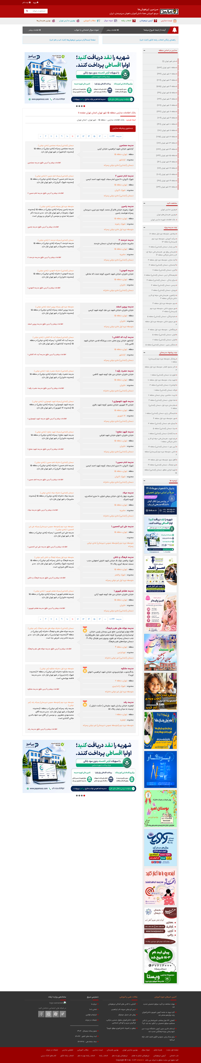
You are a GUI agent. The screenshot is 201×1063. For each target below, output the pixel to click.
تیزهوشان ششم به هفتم (140, 1055)
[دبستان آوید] (160, 847)
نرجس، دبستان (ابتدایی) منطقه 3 (163, 285)
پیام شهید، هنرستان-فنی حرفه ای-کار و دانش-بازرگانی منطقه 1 (162, 440)
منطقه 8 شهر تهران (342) (166, 111)
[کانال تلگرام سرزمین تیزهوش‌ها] (62, 1016)
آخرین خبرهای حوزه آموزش (165, 997)
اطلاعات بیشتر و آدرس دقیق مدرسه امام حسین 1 (45, 479)
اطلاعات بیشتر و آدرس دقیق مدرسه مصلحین (44, 162)
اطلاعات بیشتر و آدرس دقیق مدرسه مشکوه (43, 689)
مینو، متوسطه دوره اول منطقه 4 (164, 303)
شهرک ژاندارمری (118, 686)
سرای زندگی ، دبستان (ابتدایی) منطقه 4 (161, 280)
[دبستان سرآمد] (160, 574)
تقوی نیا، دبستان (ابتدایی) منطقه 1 (163, 375)
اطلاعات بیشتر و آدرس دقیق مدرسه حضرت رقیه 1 (46, 388)
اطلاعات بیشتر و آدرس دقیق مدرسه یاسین (43, 226)
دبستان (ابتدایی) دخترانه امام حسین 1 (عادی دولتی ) (54, 462)
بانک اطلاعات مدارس (116, 120)
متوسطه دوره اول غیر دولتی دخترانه (119, 691)
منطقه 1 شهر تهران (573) (166, 67)
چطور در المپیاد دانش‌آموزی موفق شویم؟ (121, 1028)
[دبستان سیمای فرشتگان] (160, 652)
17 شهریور (121, 416)
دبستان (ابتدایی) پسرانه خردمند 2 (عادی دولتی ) (56, 240)
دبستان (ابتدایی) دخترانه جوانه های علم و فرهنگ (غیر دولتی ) (51, 628)
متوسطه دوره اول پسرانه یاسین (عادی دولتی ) (57, 206)
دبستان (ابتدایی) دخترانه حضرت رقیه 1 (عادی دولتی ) (54, 371)
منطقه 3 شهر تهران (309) (166, 80)
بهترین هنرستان (112, 1050)
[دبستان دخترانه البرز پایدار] (160, 613)
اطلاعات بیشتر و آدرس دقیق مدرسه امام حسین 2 (46, 193)
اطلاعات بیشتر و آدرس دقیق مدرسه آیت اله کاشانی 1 (47, 354)
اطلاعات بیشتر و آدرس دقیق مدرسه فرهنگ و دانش (46, 577)
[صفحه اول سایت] (169, 12)
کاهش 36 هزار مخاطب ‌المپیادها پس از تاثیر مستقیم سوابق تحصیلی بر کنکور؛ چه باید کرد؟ (158, 1022)
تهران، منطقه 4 (121, 647)
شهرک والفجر (120, 575)
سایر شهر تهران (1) (169, 61)
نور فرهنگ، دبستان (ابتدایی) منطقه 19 (162, 464)
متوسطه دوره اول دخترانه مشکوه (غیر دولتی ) (57, 668)
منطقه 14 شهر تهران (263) (166, 149)
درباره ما (94, 1004)
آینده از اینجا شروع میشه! (155, 30)
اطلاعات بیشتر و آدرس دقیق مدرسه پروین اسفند (45, 324)
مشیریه (122, 254)
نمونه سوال (146, 1050)
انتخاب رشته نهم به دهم (86, 1055)
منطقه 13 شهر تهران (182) (166, 143)
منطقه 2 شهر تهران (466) (166, 73)
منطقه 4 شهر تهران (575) (166, 86)
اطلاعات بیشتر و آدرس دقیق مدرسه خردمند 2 (44, 257)
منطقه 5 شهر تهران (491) (166, 92)
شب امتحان (174, 1055)
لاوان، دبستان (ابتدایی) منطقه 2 (164, 339)
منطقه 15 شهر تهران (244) (166, 155)
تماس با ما (93, 1009)
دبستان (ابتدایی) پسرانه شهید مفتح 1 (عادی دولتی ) (54, 432)
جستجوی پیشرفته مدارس (123, 128)
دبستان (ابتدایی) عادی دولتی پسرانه (118, 165)
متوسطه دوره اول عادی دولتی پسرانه (118, 229)
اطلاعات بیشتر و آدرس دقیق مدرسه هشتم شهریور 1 (46, 608)
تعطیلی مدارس (67, 1050)
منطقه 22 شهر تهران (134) (166, 186)
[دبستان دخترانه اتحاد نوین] (160, 886)
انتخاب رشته (103, 1055)
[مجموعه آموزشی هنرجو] (160, 925)
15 (94, 136)
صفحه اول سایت (172, 1050)
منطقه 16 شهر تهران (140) (166, 161)
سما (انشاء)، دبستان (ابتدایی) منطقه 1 (162, 433)
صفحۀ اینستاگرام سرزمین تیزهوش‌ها (73, 40)
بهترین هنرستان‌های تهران (166, 214)
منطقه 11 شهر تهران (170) (167, 130)
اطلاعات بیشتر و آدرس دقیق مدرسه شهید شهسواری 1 (47, 418)
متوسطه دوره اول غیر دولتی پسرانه (119, 580)
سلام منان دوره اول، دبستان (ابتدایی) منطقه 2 (163, 407)
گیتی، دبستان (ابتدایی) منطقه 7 (164, 270)
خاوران (122, 285)
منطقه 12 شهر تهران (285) (166, 136)
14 (89, 136)
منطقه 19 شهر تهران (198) (166, 180)
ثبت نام (26, 2)
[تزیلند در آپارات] (55, 1016)
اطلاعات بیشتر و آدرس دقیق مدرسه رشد (42, 729)
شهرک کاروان (120, 190)
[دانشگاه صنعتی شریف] (160, 500)
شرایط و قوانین (91, 1014)
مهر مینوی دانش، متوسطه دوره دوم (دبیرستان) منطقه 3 (163, 310)
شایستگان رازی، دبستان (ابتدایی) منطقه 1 (160, 413)
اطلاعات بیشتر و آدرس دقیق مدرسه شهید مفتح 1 (45, 449)
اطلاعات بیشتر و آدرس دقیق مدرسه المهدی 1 (44, 287)
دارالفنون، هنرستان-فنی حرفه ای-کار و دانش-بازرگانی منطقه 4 (163, 297)
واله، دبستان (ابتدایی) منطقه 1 (165, 390)
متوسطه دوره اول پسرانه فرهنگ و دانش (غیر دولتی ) (54, 557)
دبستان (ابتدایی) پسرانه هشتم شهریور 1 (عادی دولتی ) (54, 591)
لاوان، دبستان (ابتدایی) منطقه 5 (164, 334)
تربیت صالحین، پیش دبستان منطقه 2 (162, 395)
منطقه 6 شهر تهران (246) (166, 99)
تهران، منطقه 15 (120, 154)
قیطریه (122, 720)
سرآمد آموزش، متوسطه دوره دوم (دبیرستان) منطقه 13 (164, 240)
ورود (35, 2)
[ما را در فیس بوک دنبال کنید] (41, 1016)
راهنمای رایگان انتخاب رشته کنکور (158, 40)
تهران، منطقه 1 (121, 714)
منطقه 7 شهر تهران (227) (166, 105)
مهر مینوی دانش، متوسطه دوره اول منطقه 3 (161, 323)
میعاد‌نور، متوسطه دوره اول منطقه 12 (162, 233)
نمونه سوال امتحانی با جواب (86, 30)
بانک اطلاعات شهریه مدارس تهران (163, 219)
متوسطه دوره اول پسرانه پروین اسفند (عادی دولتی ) (54, 306)
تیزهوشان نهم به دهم (120, 1055)
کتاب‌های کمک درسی (48, 1055)
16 (100, 136)
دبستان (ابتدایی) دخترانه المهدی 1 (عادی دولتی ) (56, 270)
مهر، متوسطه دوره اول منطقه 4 (164, 418)
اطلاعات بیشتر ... (110, 30)
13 (83, 136)
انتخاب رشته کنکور (67, 1055)
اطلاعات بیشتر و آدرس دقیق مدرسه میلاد (43, 510)
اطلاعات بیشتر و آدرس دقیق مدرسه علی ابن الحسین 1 (47, 546)
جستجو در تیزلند (39, 11)
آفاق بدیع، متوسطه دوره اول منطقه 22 (162, 459)
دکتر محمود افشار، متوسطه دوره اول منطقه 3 (161, 368)
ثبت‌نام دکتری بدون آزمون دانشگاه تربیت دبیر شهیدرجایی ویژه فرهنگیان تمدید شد (158, 1030)
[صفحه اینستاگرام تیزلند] (48, 1016)
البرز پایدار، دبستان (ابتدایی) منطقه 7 (162, 246)
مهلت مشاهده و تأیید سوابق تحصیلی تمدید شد (159, 1006)
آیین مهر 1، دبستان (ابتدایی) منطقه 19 (162, 446)
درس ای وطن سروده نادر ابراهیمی (123, 1009)
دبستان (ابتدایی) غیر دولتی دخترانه (119, 658)
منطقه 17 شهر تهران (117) (166, 168)
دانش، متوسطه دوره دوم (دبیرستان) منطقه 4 (161, 453)
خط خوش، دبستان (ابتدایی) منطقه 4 (162, 400)
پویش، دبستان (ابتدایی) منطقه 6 (164, 290)
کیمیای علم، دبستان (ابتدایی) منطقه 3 (162, 423)
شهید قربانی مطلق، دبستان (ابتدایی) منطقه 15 (161, 471)
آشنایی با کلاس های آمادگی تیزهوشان (122, 1004)
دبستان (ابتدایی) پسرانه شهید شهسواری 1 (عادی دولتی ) (53, 401)
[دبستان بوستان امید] (160, 808)
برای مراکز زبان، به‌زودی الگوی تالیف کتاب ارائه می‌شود (158, 1038)
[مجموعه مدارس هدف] (160, 691)
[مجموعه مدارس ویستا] (160, 964)
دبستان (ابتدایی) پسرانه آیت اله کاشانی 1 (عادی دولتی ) (53, 337)
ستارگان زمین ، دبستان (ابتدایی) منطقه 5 (160, 344)
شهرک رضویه (120, 224)
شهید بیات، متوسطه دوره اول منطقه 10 (162, 380)
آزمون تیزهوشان (159, 1055)
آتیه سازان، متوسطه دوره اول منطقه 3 (162, 260)
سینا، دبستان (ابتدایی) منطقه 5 (164, 428)
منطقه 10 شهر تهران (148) (166, 124)
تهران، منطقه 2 (121, 680)
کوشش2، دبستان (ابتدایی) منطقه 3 (163, 385)
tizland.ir (140, 1060)
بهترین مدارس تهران (168, 209)
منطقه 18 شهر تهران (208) (166, 174)
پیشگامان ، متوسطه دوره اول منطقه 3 (162, 329)
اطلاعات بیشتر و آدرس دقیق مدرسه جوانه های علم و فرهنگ (49, 648)
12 (78, 136)
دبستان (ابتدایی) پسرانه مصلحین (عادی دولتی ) (56, 145)
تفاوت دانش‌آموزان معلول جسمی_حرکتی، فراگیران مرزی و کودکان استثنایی (121, 1021)
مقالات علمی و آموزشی (128, 997)
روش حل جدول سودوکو (127, 1014)
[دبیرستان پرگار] (160, 769)
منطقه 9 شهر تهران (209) (166, 117)
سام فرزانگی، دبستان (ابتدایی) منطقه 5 (161, 316)
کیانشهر (122, 160)
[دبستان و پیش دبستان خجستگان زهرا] (80, 78)
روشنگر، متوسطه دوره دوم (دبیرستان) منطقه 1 (163, 360)
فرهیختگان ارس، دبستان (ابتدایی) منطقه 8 (160, 275)
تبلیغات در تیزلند (91, 1020)
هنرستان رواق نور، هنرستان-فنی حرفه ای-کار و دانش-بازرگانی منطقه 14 (161, 253)
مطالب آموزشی (82, 1050)
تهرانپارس (121, 652)
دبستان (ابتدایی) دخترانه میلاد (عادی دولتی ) (57, 492)
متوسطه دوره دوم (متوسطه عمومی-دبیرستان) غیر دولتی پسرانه (108, 725)
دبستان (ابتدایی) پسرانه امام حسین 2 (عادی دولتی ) (54, 176)
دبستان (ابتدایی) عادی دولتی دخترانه (118, 290)
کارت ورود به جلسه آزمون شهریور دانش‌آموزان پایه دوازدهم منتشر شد (158, 1014)
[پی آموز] (160, 535)
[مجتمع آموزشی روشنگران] (160, 730)
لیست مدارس (98, 1050)
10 (67, 136)
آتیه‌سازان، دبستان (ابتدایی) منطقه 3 (162, 265)
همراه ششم (158, 1050)
